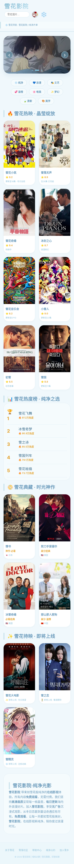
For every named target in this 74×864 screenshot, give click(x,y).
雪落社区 (23, 850)
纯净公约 (50, 850)
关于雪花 (9, 850)
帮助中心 (37, 850)
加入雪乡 (64, 850)
